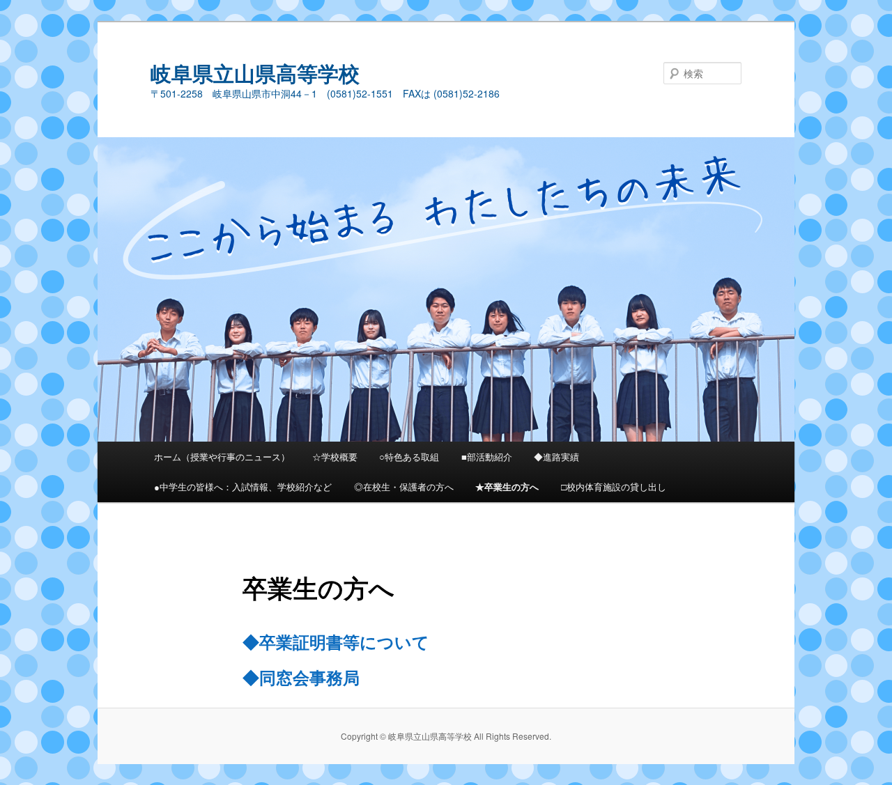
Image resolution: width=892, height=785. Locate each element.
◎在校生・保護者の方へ (404, 486)
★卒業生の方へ (507, 486)
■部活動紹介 (486, 456)
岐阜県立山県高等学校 (255, 73)
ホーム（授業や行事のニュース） (222, 456)
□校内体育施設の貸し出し (613, 486)
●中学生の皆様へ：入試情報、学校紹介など (243, 486)
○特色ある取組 (409, 456)
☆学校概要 (334, 456)
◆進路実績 (556, 456)
